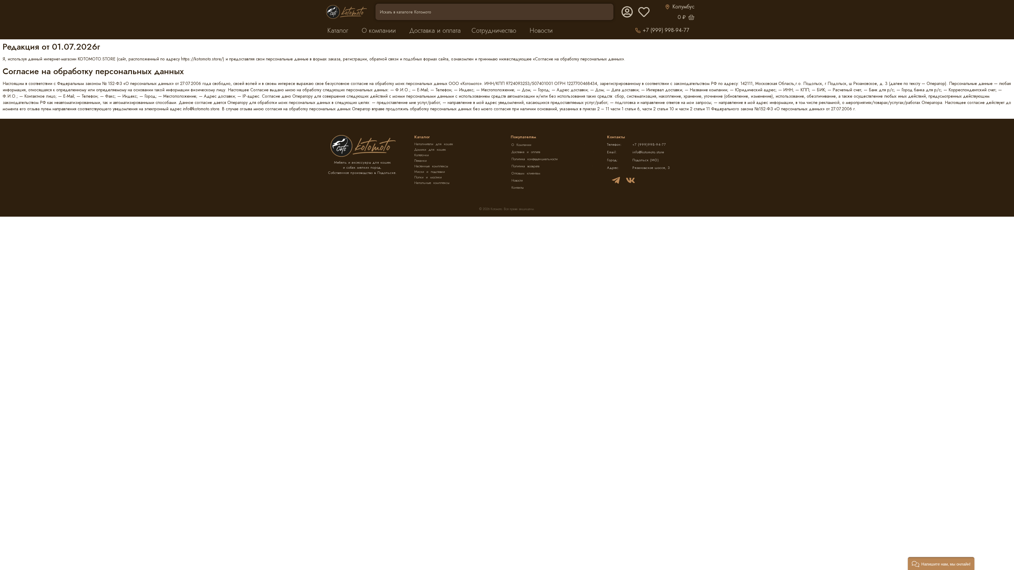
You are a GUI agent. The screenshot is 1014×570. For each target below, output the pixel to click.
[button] (941, 563)
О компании (379, 30)
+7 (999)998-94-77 (649, 144)
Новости (541, 30)
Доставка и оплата (435, 30)
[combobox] (494, 12)
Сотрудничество (494, 30)
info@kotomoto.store (648, 152)
